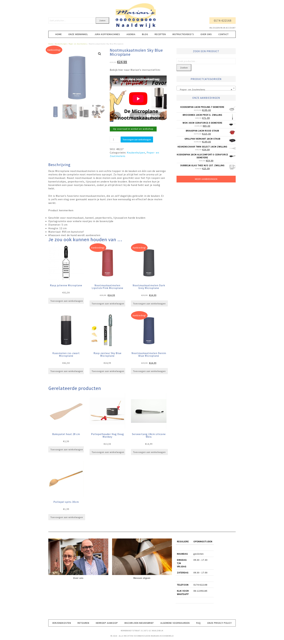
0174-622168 (222, 20)
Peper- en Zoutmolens (78, 44)
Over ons (78, 577)
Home (50, 44)
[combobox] (206, 88)
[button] (100, 54)
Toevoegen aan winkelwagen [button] (66, 300)
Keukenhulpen (61, 44)
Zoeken (102, 20)
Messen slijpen (141, 577)
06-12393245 (200, 590)
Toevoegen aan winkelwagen (137, 139)
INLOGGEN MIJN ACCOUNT (222, 27)
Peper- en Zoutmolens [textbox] (205, 89)
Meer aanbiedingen (206, 179)
